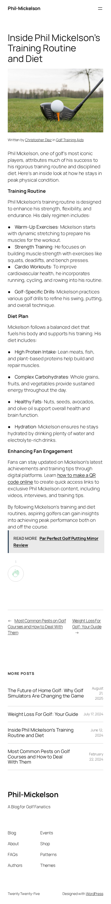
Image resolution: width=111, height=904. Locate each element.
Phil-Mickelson (24, 8)
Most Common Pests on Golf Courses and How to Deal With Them (37, 626)
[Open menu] (100, 8)
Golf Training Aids (70, 139)
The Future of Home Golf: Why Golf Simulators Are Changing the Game (46, 693)
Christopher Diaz (38, 139)
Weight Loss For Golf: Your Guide (86, 623)
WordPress (94, 893)
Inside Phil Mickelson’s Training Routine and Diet (41, 732)
